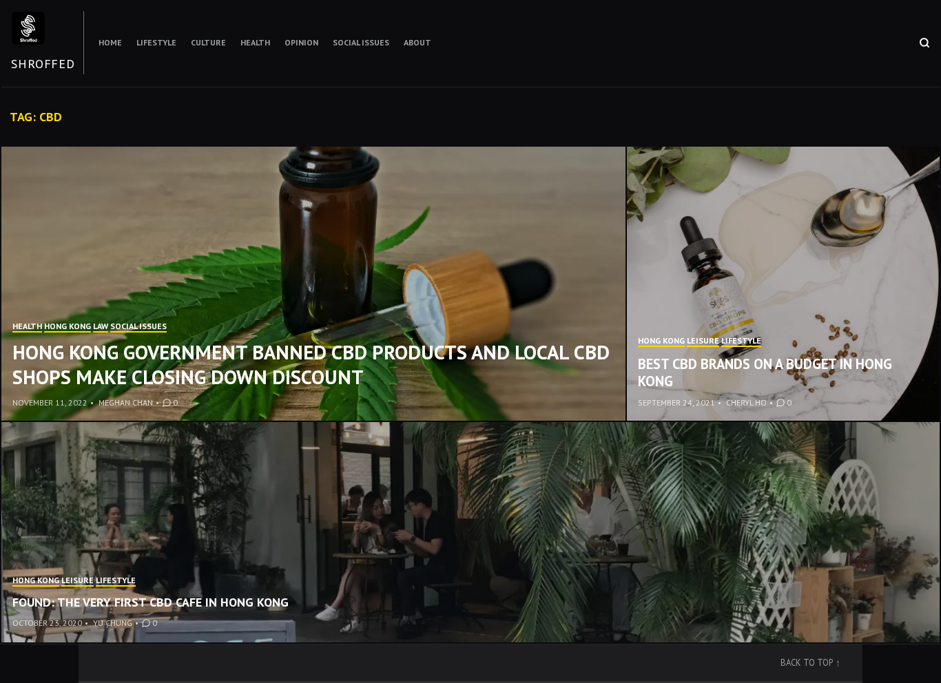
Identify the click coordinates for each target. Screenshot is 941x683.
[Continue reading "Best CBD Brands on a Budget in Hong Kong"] (783, 284)
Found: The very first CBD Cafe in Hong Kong (150, 602)
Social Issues (361, 42)
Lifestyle (156, 42)
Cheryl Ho (746, 402)
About (417, 42)
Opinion (301, 42)
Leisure (703, 340)
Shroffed (43, 64)
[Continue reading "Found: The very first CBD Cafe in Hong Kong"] (470, 532)
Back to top (806, 662)
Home (110, 42)
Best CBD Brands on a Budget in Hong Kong (765, 372)
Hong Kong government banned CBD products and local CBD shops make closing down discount (311, 364)
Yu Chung (112, 623)
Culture (208, 42)
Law (100, 326)
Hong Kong (67, 326)
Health (255, 42)
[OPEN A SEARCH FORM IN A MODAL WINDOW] (924, 42)
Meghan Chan (126, 402)
